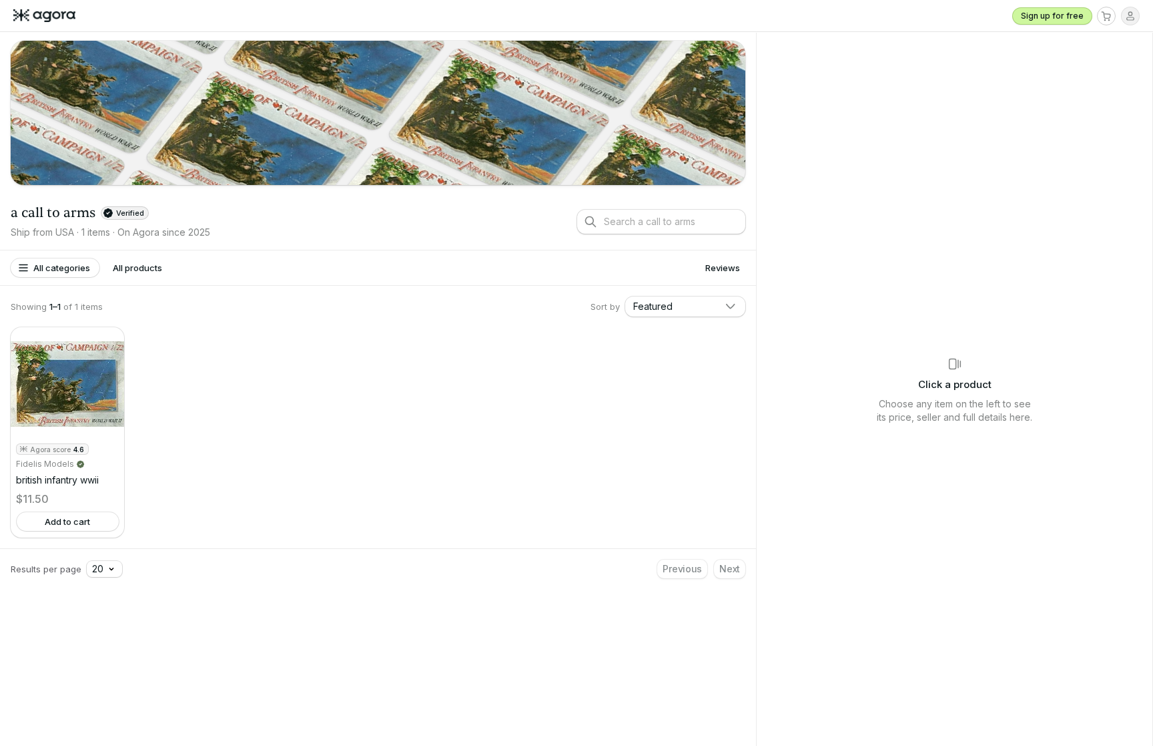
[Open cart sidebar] (1106, 16)
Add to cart (67, 521)
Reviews (722, 267)
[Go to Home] (50, 16)
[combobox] (685, 307)
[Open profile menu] (1130, 16)
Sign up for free (1052, 16)
